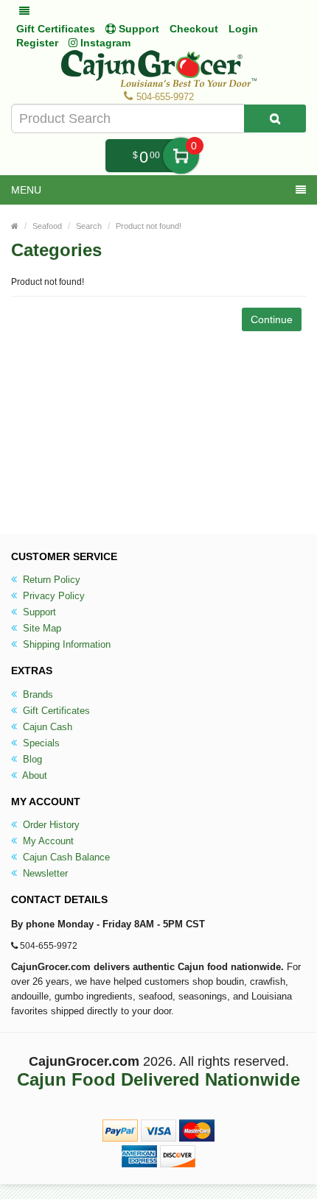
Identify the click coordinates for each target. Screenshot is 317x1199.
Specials (40, 743)
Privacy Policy (52, 595)
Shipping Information (65, 644)
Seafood (47, 226)
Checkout (194, 29)
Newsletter (44, 873)
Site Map (40, 628)
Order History (50, 824)
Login (243, 29)
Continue (272, 319)
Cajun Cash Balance (65, 857)
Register (37, 43)
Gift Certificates (55, 29)
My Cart (181, 156)
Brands (36, 694)
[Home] (14, 226)
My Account (47, 840)
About (33, 775)
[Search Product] (275, 118)
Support (38, 612)
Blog (31, 759)
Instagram (103, 43)
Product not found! (148, 226)
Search (89, 226)
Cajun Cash (46, 726)
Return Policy (50, 579)
